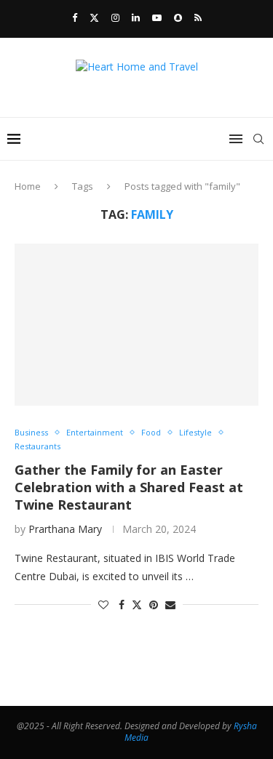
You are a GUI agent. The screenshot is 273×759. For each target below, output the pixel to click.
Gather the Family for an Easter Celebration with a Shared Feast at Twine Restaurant (129, 487)
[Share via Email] (170, 604)
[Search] (258, 139)
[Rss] (198, 17)
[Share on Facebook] (121, 604)
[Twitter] (94, 17)
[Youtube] (157, 17)
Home (28, 186)
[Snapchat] (178, 17)
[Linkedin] (136, 17)
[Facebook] (74, 17)
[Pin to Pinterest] (153, 604)
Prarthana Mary (65, 529)
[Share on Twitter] (137, 604)
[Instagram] (115, 17)
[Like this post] (103, 604)
